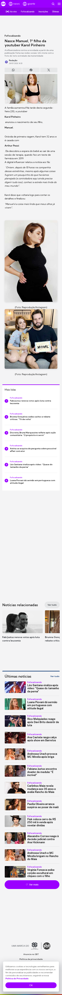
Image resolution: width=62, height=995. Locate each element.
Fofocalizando (13, 35)
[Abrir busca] (53, 4)
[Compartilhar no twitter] (48, 70)
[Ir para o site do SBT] (46, 946)
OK (31, 985)
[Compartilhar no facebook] (31, 70)
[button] (22, 629)
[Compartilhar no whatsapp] (13, 70)
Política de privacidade (31, 959)
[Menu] (59, 4)
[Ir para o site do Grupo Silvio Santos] (26, 946)
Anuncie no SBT (31, 954)
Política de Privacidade (17, 978)
